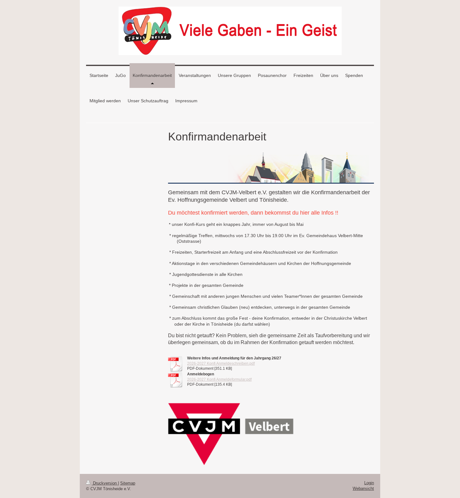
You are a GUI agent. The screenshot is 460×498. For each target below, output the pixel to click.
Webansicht (363, 488)
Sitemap (127, 483)
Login (369, 482)
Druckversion (105, 483)
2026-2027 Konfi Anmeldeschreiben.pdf (221, 363)
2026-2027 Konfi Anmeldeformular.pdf (219, 379)
